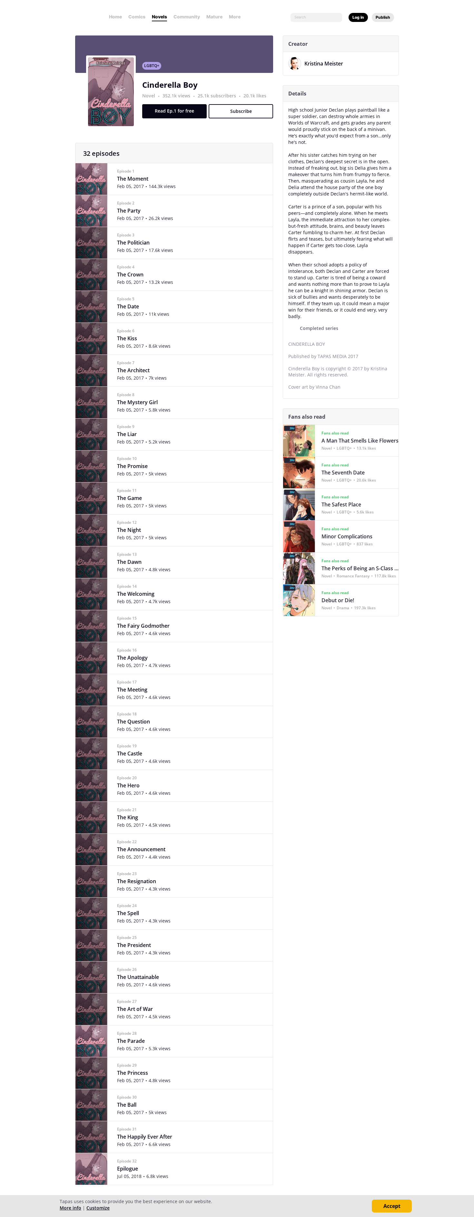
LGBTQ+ (151, 65)
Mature (214, 16)
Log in (358, 17)
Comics (136, 16)
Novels (159, 16)
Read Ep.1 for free (174, 111)
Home (115, 16)
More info (70, 1208)
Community (186, 16)
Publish (383, 17)
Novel (148, 96)
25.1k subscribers (217, 96)
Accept (391, 1206)
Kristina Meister (323, 63)
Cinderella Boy (170, 84)
